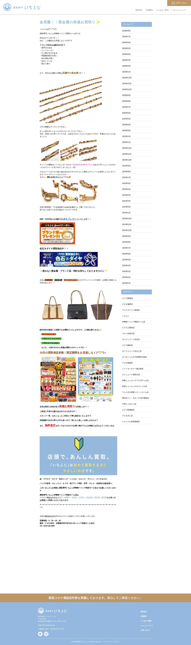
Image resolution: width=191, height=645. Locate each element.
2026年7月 (126, 37)
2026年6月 (126, 42)
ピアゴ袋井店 (127, 345)
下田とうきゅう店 (129, 404)
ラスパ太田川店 (128, 333)
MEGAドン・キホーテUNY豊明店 (135, 398)
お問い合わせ (145, 630)
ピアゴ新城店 (127, 298)
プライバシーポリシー (113, 642)
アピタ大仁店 (127, 416)
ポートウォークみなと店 (132, 351)
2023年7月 (126, 248)
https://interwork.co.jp (46, 625)
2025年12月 (127, 78)
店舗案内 (149, 10)
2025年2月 (126, 136)
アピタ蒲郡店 (127, 304)
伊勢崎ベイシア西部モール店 (133, 322)
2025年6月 (126, 113)
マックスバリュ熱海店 (131, 310)
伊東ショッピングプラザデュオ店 (135, 380)
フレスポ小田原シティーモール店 (135, 392)
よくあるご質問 (162, 10)
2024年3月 (126, 201)
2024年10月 (127, 160)
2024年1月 (126, 213)
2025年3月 (126, 130)
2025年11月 (126, 84)
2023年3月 (126, 271)
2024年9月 (126, 166)
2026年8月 (126, 31)
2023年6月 (126, 254)
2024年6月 (126, 183)
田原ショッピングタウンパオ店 (134, 386)
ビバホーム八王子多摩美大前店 (134, 357)
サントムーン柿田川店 (131, 375)
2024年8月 (126, 172)
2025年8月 (126, 101)
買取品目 (138, 10)
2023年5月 (126, 260)
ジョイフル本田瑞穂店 (131, 422)
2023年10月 (127, 230)
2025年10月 (127, 89)
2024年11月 (126, 154)
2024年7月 (126, 177)
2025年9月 (126, 95)
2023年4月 (126, 265)
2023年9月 (126, 236)
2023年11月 (126, 224)
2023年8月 (126, 242)
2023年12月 (127, 219)
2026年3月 (126, 60)
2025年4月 (126, 125)
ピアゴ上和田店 (128, 328)
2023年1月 (126, 283)
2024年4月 (126, 195)
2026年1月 (126, 72)
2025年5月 (126, 119)
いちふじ (125, 316)
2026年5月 (126, 48)
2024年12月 (127, 148)
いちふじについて (179, 10)
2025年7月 (126, 107)
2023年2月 (126, 277)
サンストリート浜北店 (131, 339)
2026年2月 (126, 66)
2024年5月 (126, 189)
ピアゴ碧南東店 (128, 410)
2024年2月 (126, 207)
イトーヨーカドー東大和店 (132, 369)
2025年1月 (126, 142)
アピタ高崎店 (127, 363)
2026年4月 (126, 54)
